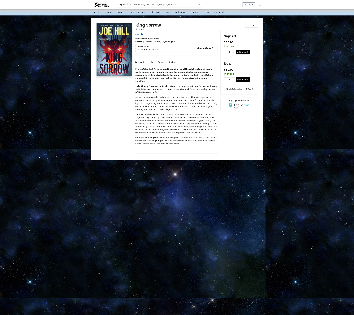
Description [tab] (140, 62)
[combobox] (125, 4)
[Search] (199, 4)
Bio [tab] (152, 62)
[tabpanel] (176, 111)
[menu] (177, 12)
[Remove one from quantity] (225, 52)
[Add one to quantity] (233, 52)
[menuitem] (96, 12)
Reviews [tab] (172, 62)
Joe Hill (139, 34)
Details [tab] (161, 62)
